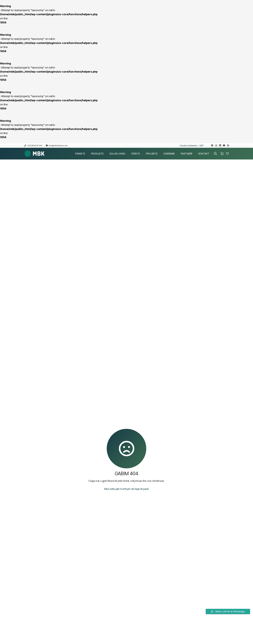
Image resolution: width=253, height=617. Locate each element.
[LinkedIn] (220, 145)
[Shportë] (222, 153)
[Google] (228, 145)
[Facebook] (212, 145)
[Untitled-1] (34, 153)
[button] (87, 153)
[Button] (227, 153)
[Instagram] (216, 145)
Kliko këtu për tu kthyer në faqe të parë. (126, 488)
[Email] (224, 145)
